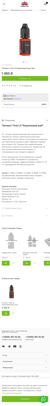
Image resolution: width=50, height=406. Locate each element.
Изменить (17, 99)
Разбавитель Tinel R (9, 253)
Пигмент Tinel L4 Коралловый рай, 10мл (10, 304)
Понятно (25, 399)
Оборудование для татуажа (21, 10)
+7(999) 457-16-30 (11, 337)
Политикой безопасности (12, 393)
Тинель (43, 10)
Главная (5, 10)
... (36, 10)
